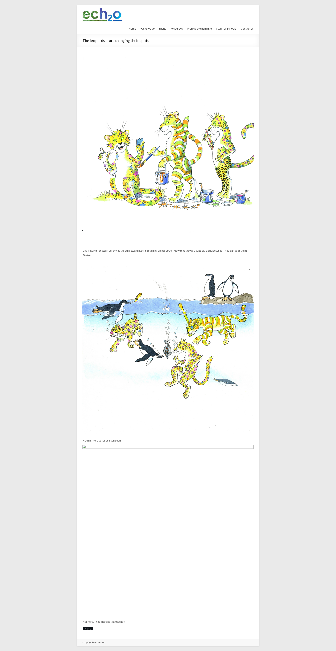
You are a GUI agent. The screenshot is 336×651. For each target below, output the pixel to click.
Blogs (162, 28)
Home (132, 28)
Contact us (247, 28)
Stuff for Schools (226, 28)
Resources (176, 28)
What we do (147, 28)
